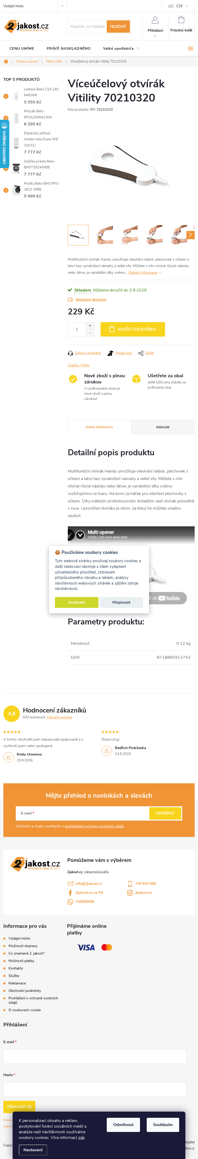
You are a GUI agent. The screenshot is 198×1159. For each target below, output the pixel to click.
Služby (14, 975)
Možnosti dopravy (23, 945)
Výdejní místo (13, 6)
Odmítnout (123, 1125)
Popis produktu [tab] (99, 427)
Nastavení (33, 1150)
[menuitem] (21, 49)
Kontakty (16, 968)
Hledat (118, 26)
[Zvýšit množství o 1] (90, 325)
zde (81, 1137)
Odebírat (165, 813)
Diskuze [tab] (162, 427)
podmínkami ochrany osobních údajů (94, 826)
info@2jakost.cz (89, 883)
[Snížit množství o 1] (90, 332)
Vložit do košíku (137, 329)
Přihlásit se (19, 1106)
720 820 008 (145, 883)
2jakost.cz (143, 892)
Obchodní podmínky (25, 990)
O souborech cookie (25, 1010)
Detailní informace (142, 272)
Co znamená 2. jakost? (26, 953)
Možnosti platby (21, 960)
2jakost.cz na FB (89, 892)
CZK (179, 6)
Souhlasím (163, 1125)
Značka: (78, 365)
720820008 (85, 901)
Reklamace (17, 983)
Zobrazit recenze (59, 717)
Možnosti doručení (91, 299)
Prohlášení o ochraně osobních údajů (33, 1000)
